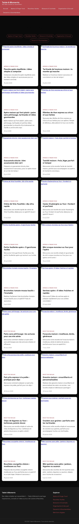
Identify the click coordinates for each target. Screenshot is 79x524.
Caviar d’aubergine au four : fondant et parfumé (59, 205)
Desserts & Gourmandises (11, 12)
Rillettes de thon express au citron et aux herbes (58, 113)
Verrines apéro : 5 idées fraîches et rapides (58, 291)
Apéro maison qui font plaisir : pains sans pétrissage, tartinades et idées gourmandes (20, 114)
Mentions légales (59, 512)
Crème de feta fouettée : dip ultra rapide (19, 205)
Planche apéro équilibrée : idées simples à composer (18, 70)
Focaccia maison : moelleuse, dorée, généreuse (58, 335)
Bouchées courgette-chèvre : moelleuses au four (16, 465)
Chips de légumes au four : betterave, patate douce (15, 422)
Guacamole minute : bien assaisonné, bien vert (15, 161)
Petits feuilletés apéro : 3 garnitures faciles (20, 248)
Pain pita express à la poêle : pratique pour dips (16, 378)
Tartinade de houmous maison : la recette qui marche (58, 70)
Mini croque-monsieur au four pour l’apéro (58, 248)
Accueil (5, 8)
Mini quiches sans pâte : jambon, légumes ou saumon (57, 465)
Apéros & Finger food (18, 8)
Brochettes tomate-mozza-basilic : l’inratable (19, 291)
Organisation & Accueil (65, 8)
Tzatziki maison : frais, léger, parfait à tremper (58, 161)
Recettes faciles (33, 8)
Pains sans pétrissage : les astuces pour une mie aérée (19, 335)
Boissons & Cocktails (48, 8)
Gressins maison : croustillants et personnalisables (57, 378)
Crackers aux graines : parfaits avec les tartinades (59, 422)
